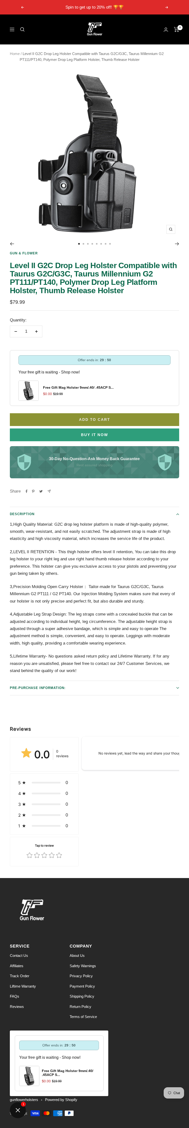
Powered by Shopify (61, 1100)
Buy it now (94, 435)
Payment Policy (82, 986)
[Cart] (176, 29)
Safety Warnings (83, 966)
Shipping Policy (82, 996)
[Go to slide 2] (83, 244)
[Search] (22, 29)
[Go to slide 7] (105, 244)
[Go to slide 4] (92, 244)
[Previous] (12, 244)
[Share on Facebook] (27, 491)
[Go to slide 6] (101, 244)
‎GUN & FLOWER (24, 253)
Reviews (17, 1006)
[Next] (177, 244)
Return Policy (80, 1006)
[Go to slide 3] (88, 244)
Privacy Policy (81, 976)
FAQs (14, 996)
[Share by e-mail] (49, 491)
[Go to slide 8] (110, 244)
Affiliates (16, 966)
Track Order (19, 976)
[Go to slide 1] (79, 244)
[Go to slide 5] (96, 244)
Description (22, 514)
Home (15, 54)
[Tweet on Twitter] (41, 491)
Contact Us (19, 955)
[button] (44, 782)
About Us (77, 955)
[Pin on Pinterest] (33, 491)
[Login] (166, 30)
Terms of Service (83, 1017)
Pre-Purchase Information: (37, 688)
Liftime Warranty (23, 986)
